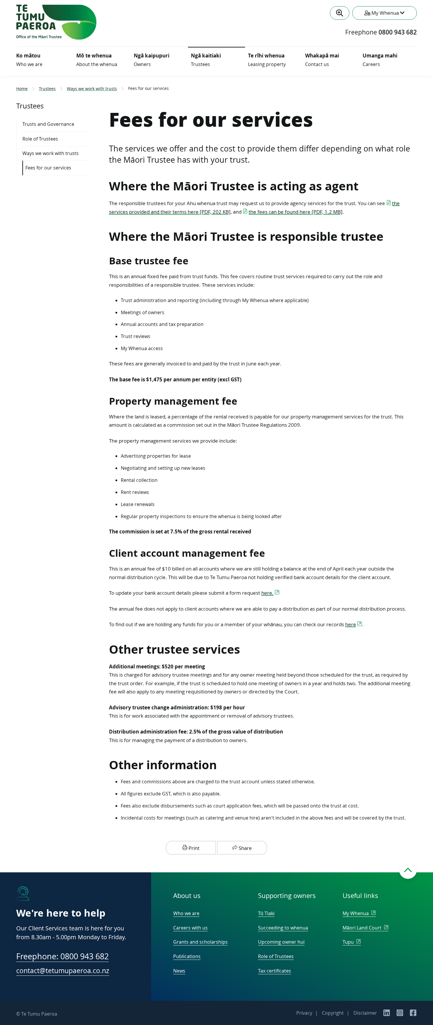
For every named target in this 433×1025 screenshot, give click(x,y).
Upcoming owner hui (281, 942)
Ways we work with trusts (92, 88)
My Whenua (356, 913)
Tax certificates (274, 971)
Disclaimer (365, 1013)
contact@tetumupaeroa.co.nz (62, 970)
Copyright (333, 1013)
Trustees (47, 88)
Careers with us (190, 928)
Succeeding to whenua (283, 928)
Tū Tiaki (266, 913)
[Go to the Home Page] (56, 38)
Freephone (381, 32)
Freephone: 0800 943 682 (62, 956)
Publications (187, 956)
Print (193, 848)
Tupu (349, 942)
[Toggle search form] (339, 13)
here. (267, 592)
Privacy (304, 1013)
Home (22, 88)
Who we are (186, 913)
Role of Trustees (276, 956)
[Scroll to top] (408, 870)
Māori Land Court (363, 928)
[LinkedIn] (386, 1014)
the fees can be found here (296, 211)
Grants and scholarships (200, 942)
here (350, 624)
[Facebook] (413, 1014)
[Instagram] (400, 1014)
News (179, 971)
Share (244, 848)
